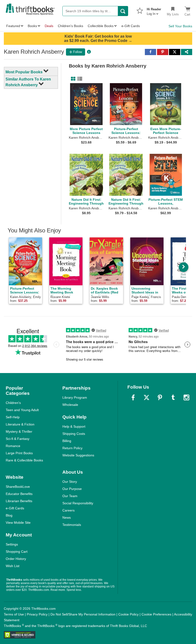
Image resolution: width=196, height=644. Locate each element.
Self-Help (13, 417)
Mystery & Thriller (19, 431)
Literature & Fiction (20, 424)
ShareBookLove (18, 487)
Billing (66, 441)
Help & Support (73, 426)
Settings (12, 544)
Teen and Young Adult (22, 410)
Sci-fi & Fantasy (17, 439)
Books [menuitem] (32, 26)
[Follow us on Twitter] (146, 397)
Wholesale (70, 405)
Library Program (74, 397)
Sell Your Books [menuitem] (180, 26)
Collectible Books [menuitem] (101, 26)
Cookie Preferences (156, 614)
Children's (13, 403)
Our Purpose (72, 489)
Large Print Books (19, 453)
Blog (9, 515)
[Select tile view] (79, 79)
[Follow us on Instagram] (186, 397)
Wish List (12, 566)
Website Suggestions (78, 455)
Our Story (69, 481)
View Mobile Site (18, 522)
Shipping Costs (73, 434)
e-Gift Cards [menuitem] (130, 26)
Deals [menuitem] (49, 26)
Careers (68, 510)
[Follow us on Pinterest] (160, 397)
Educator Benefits (19, 494)
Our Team (69, 496)
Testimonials (71, 525)
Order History (16, 559)
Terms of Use (14, 614)
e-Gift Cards (15, 508)
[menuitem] (154, 10)
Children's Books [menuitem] (70, 26)
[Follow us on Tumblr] (173, 397)
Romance (13, 446)
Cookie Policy (128, 614)
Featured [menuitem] (13, 26)
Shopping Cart (16, 551)
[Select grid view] (72, 79)
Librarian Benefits (19, 501)
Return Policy (72, 448)
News (66, 517)
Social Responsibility (77, 503)
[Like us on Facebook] (133, 397)
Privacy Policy (37, 614)
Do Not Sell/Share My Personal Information (82, 614)
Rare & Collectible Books (24, 460)
